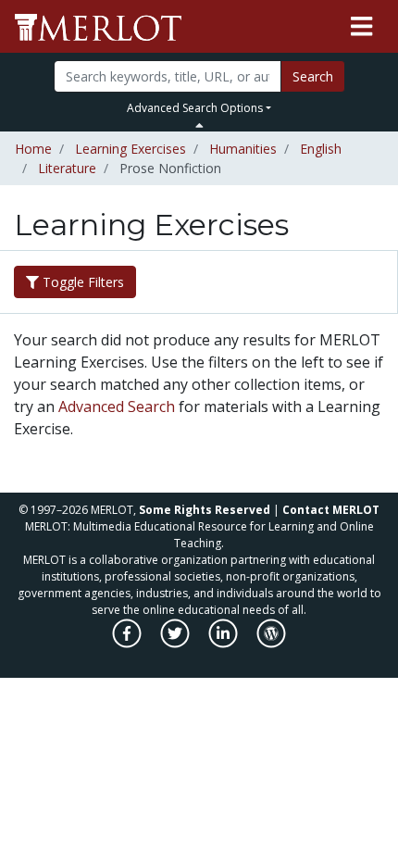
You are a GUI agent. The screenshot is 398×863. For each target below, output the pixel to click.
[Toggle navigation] (361, 26)
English (321, 148)
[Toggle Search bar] (199, 125)
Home (33, 148)
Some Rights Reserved (204, 510)
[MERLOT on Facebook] (128, 643)
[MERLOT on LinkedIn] (224, 643)
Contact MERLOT (330, 510)
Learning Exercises (130, 148)
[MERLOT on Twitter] (176, 643)
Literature (67, 168)
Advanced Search (116, 406)
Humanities (243, 148)
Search (312, 76)
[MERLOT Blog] (271, 643)
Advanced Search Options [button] (195, 108)
